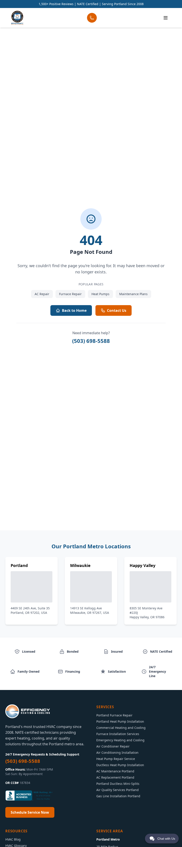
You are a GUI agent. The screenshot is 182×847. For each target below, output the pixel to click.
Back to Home (74, 310)
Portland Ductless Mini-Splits (117, 783)
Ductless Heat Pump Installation (120, 765)
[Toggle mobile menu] (165, 17)
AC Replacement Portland (115, 777)
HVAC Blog (13, 839)
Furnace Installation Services (117, 734)
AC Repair (42, 294)
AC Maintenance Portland (115, 771)
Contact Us (116, 310)
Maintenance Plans (133, 294)
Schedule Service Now (30, 812)
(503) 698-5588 (91, 340)
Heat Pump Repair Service (115, 759)
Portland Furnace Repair (114, 715)
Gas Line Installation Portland (118, 796)
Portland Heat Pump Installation (120, 721)
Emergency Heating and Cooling (120, 740)
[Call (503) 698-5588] (92, 18)
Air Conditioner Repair (113, 746)
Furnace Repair (70, 294)
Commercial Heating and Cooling (121, 728)
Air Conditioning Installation (117, 752)
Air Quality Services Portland (117, 790)
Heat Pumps (100, 294)
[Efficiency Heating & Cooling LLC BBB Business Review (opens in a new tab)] (29, 795)
